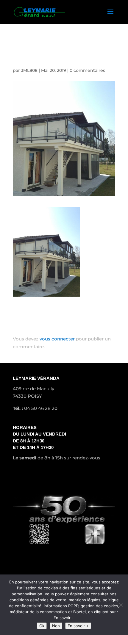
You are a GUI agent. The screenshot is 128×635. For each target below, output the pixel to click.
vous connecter (57, 339)
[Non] (121, 605)
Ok (41, 625)
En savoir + (78, 625)
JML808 (29, 70)
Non (56, 625)
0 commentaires (87, 70)
